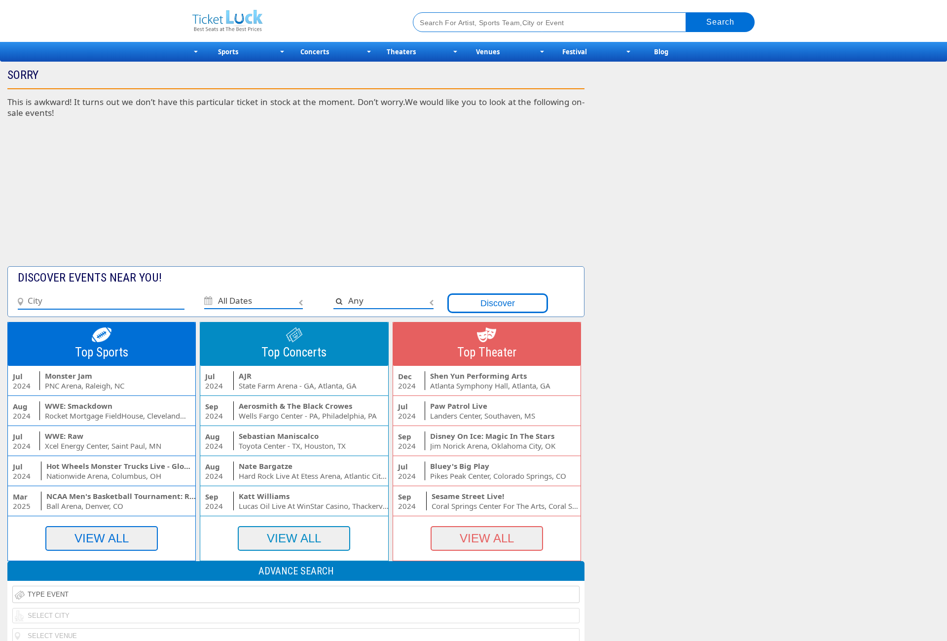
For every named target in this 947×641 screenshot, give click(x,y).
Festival (574, 51)
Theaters (401, 51)
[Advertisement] (240, 197)
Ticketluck (290, 21)
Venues (488, 51)
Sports (228, 51)
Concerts (314, 51)
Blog (661, 51)
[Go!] (720, 22)
